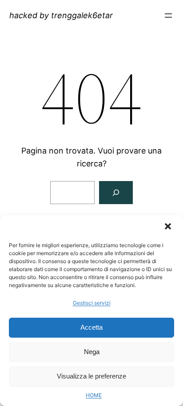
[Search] (116, 192)
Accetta (91, 327)
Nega (91, 351)
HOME (94, 395)
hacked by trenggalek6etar (61, 15)
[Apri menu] (168, 15)
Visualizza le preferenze (91, 376)
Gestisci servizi (92, 303)
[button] (168, 227)
